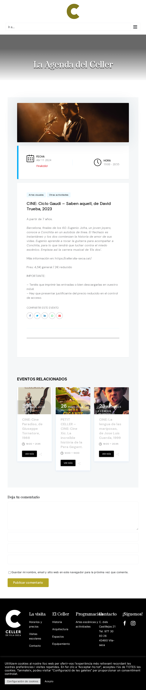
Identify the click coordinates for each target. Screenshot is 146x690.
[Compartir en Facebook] (30, 315)
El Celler (60, 614)
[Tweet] (37, 315)
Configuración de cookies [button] (22, 681)
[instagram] (133, 623)
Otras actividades (58, 194)
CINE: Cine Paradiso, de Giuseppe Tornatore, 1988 (32, 428)
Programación (89, 614)
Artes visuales (36, 194)
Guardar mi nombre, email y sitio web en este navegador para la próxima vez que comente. (69, 572)
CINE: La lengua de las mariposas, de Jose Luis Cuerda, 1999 (110, 428)
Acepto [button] (49, 681)
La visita (37, 614)
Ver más (29, 454)
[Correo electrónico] (59, 315)
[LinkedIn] (44, 315)
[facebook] (124, 623)
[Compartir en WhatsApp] (52, 315)
